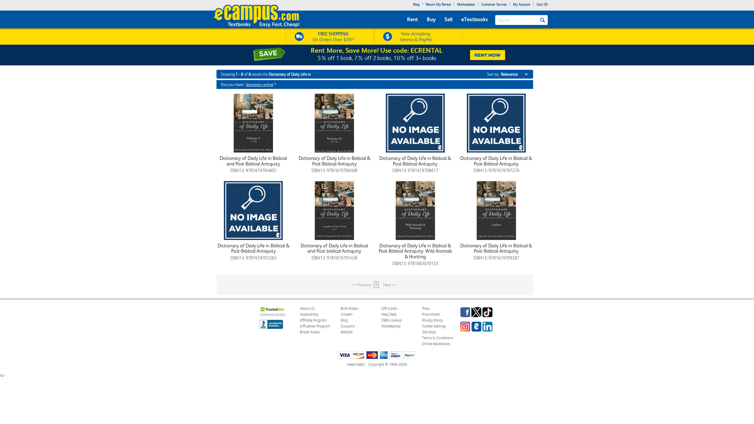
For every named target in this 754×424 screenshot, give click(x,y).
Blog (416, 4)
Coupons (348, 326)
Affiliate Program (313, 320)
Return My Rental (438, 4)
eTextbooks (474, 19)
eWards (347, 332)
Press (426, 308)
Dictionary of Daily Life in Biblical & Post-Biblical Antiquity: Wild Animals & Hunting (415, 251)
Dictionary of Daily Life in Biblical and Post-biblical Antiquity (334, 248)
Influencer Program (315, 326)
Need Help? (356, 364)
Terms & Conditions (437, 338)
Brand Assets (310, 332)
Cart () (542, 4)
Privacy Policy (432, 320)
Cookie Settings (434, 326)
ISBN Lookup (391, 320)
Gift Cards (389, 308)
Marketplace (466, 4)
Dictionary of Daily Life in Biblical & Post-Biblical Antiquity (334, 161)
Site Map (429, 332)
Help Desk (388, 314)
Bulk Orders (349, 308)
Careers (347, 314)
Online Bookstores (436, 344)
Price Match (431, 314)
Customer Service (494, 4)
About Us (307, 308)
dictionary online (259, 84)
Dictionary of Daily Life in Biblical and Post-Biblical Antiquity (253, 161)
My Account (521, 4)
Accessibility (309, 314)
